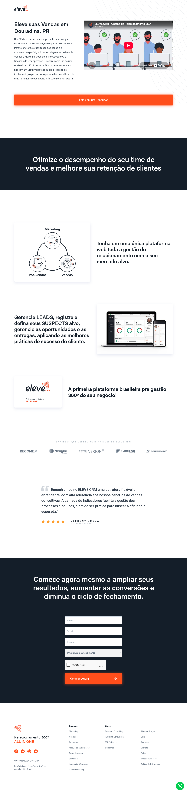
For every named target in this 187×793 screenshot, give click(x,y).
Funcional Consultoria (114, 737)
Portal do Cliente (76, 753)
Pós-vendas (74, 742)
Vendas (72, 737)
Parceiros (145, 742)
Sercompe (109, 748)
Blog (143, 737)
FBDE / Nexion (111, 742)
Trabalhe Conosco (149, 759)
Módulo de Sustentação (79, 748)
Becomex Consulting (114, 731)
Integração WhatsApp (78, 764)
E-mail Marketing (76, 770)
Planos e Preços (148, 731)
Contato (144, 748)
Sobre (143, 753)
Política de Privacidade (150, 764)
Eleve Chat (73, 759)
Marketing (73, 731)
